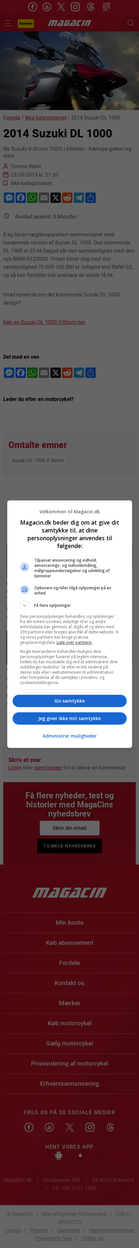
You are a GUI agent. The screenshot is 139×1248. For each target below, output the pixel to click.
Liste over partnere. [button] (74, 642)
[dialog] (69, 624)
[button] (69, 605)
